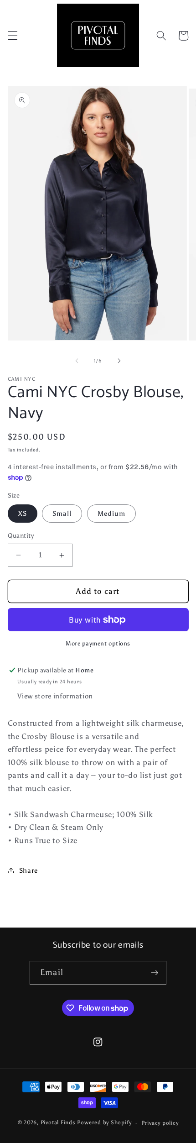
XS (22, 513)
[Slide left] (77, 361)
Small (62, 513)
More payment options (98, 643)
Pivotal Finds (59, 1123)
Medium (112, 513)
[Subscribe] (154, 973)
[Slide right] (119, 361)
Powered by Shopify (104, 1123)
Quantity (21, 535)
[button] (12, 36)
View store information (55, 696)
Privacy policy (160, 1123)
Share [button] (28, 870)
